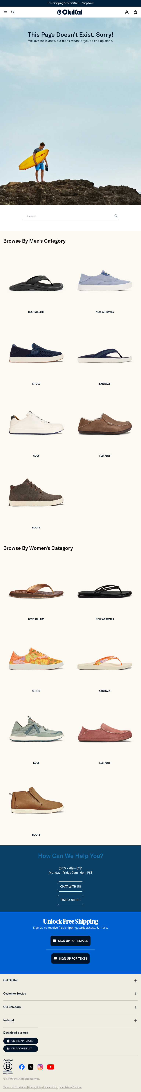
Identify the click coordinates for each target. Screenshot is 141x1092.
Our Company (70, 1008)
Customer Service (70, 994)
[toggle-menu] (135, 980)
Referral (70, 1021)
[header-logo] (70, 12)
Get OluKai (70, 981)
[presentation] (8, 1041)
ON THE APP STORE (22, 1040)
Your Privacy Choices (71, 1087)
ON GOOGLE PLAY (21, 1048)
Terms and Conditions (15, 1087)
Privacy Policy (35, 1087)
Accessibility (51, 1087)
